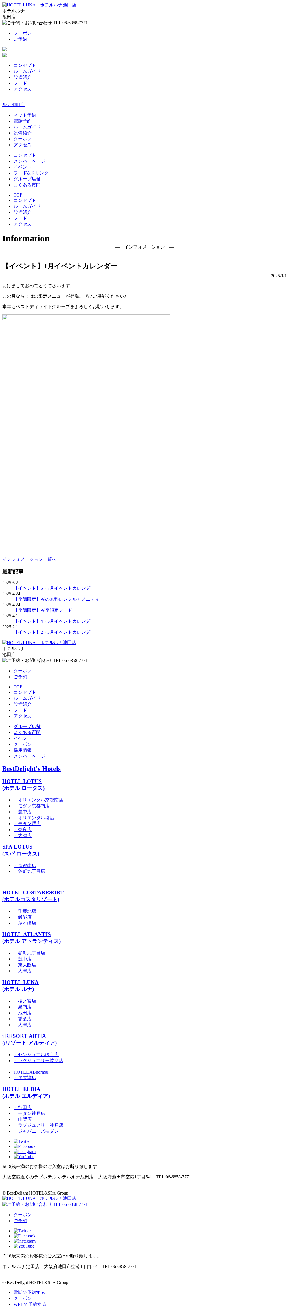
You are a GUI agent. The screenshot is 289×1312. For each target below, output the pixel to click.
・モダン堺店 (27, 823)
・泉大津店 (25, 1077)
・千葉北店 (25, 911)
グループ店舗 (27, 178)
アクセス (23, 89)
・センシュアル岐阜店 (36, 1054)
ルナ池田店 (13, 104)
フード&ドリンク (31, 173)
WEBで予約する (30, 1304)
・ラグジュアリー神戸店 (38, 1125)
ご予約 (20, 39)
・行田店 (23, 1107)
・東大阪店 (25, 964)
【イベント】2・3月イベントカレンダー (54, 632)
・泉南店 (23, 1006)
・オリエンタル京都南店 (38, 799)
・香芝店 (23, 1018)
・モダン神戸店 (29, 1113)
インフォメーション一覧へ (29, 559)
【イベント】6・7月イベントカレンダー (54, 588)
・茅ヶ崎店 (25, 923)
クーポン (23, 33)
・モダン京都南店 (32, 805)
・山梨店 (23, 1119)
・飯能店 (23, 917)
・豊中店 (23, 811)
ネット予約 (25, 115)
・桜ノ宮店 (25, 1001)
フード (20, 83)
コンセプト (25, 65)
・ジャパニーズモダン (36, 1131)
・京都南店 (25, 865)
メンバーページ (29, 161)
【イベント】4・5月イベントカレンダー (54, 621)
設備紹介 (23, 77)
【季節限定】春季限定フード (43, 610)
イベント (23, 167)
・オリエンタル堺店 (34, 817)
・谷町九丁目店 (29, 871)
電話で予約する (29, 1292)
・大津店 (23, 835)
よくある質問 (27, 184)
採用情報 (23, 750)
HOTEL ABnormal (31, 1072)
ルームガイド (27, 71)
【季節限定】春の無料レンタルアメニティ (56, 599)
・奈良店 (23, 829)
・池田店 (23, 1012)
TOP (18, 195)
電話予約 (23, 121)
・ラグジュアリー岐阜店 (38, 1060)
